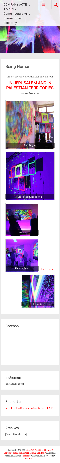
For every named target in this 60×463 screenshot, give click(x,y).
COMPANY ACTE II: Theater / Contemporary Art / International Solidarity (16, 14)
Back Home (47, 269)
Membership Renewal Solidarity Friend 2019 (29, 408)
